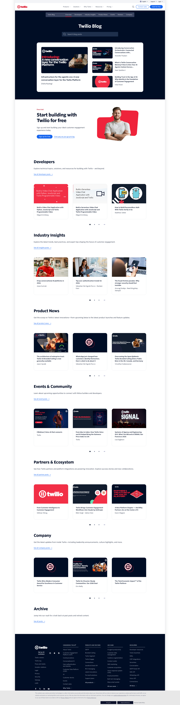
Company (129, 14)
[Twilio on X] (40, 688)
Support (153, 1)
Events (113, 14)
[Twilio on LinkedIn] (45, 688)
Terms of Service (91, 697)
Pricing (109, 7)
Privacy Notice (65, 697)
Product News (103, 14)
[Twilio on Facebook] (36, 688)
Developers (78, 14)
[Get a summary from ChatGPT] (50, 653)
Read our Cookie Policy (139, 702)
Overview (68, 14)
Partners (120, 14)
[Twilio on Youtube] (49, 689)
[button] (90, 224)
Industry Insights (90, 14)
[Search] (133, 7)
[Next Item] (104, 224)
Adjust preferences (125, 702)
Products (66, 7)
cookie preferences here (119, 695)
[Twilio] (22, 7)
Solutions (76, 7)
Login (159, 1)
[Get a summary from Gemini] (55, 653)
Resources (99, 7)
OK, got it (108, 702)
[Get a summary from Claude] (59, 653)
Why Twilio (87, 7)
